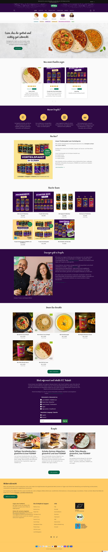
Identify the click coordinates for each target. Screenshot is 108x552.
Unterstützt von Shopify (57, 549)
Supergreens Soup (38, 524)
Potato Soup (36, 527)
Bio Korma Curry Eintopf (23, 334)
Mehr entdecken (54, 371)
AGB (55, 519)
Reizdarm (75, 267)
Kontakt (56, 509)
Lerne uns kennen (60, 282)
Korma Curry (37, 509)
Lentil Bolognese (37, 532)
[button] (14, 10)
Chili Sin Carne (37, 529)
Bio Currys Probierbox (23, 213)
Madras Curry (37, 507)
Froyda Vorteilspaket (43, 241)
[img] (23, 86)
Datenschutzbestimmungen (56, 393)
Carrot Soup (36, 522)
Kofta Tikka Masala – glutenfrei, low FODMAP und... (80, 453)
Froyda (51, 549)
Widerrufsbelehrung (59, 524)
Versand (56, 527)
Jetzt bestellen (59, 167)
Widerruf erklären (10, 496)
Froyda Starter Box (43, 213)
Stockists (56, 514)
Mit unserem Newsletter (19, 513)
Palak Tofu (36, 512)
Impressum (57, 517)
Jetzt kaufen (18, 48)
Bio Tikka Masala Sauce (23, 362)
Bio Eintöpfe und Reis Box (64, 241)
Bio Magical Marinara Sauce (85, 334)
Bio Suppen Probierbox (64, 213)
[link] (36, 16)
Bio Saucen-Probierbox (85, 213)
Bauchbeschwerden (73, 260)
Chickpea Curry (37, 514)
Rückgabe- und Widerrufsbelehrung (23, 492)
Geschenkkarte (57, 512)
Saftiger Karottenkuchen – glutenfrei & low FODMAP (25, 452)
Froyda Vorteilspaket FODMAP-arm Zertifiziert (23, 242)
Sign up (65, 421)
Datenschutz (57, 522)
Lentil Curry (36, 517)
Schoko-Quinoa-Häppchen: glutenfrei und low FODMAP (54, 452)
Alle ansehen (54, 472)
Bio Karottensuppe (64, 334)
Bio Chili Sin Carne (43, 362)
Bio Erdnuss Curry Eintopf (43, 334)
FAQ (55, 507)
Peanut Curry (37, 519)
